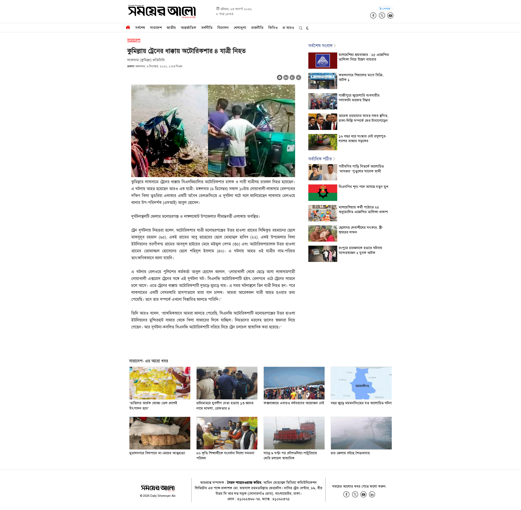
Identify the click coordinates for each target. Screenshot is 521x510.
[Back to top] (514, 501)
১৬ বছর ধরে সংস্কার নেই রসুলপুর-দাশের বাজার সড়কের (363, 138)
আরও (289, 27)
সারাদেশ (156, 27)
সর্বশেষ (140, 27)
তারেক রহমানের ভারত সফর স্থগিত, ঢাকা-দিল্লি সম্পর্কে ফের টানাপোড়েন (363, 118)
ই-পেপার (385, 9)
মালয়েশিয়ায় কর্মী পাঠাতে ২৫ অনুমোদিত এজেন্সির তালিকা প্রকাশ (363, 209)
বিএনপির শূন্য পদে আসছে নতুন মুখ (363, 186)
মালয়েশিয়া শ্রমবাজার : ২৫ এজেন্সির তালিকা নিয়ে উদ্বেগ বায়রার (364, 57)
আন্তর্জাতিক (188, 27)
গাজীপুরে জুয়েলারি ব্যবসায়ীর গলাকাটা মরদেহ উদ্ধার (359, 97)
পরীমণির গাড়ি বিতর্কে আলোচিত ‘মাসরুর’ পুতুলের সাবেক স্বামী (361, 168)
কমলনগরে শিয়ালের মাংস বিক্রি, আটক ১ (361, 77)
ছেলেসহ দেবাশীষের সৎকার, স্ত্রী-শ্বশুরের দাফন (361, 229)
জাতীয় (171, 27)
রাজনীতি (257, 27)
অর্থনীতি (206, 27)
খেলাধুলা (240, 27)
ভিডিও (273, 27)
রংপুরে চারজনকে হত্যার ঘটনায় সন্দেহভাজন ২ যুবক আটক (360, 250)
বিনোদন (223, 27)
